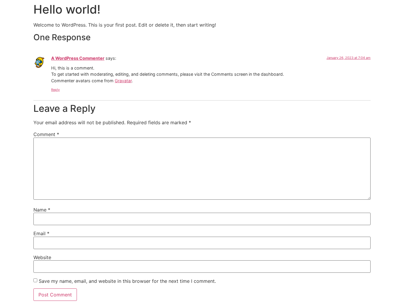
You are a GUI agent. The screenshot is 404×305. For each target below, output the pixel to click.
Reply (55, 90)
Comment (46, 134)
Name (41, 209)
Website (42, 257)
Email (41, 233)
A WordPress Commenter (77, 58)
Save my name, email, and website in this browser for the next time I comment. (127, 281)
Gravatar (123, 80)
